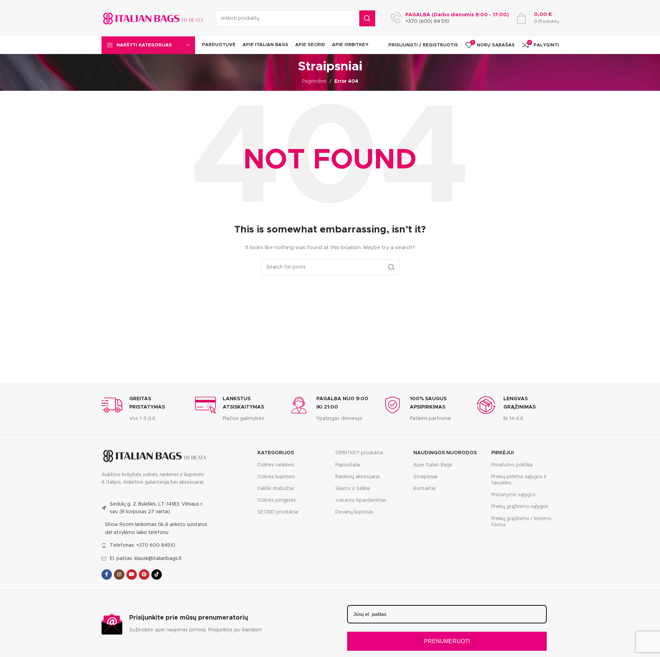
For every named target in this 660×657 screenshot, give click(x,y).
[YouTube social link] (131, 574)
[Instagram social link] (119, 574)
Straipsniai (425, 476)
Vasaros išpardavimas (360, 500)
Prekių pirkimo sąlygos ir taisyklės (519, 479)
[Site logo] (153, 18)
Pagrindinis (314, 81)
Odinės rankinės (275, 465)
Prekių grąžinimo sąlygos (519, 506)
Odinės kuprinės (276, 476)
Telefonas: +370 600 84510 (142, 545)
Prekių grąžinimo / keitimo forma (521, 521)
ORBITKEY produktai (359, 452)
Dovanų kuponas (354, 512)
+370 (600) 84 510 (427, 21)
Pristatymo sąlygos (513, 494)
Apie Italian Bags (432, 465)
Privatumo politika (512, 465)
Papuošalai (347, 465)
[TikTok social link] (156, 574)
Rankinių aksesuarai (357, 476)
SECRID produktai (277, 512)
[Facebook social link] (107, 574)
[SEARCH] (367, 18)
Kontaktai (424, 488)
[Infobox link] (143, 408)
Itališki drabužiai (275, 488)
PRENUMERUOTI (447, 641)
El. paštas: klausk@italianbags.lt (146, 558)
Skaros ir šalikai (352, 488)
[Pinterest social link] (144, 574)
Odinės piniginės (276, 500)
